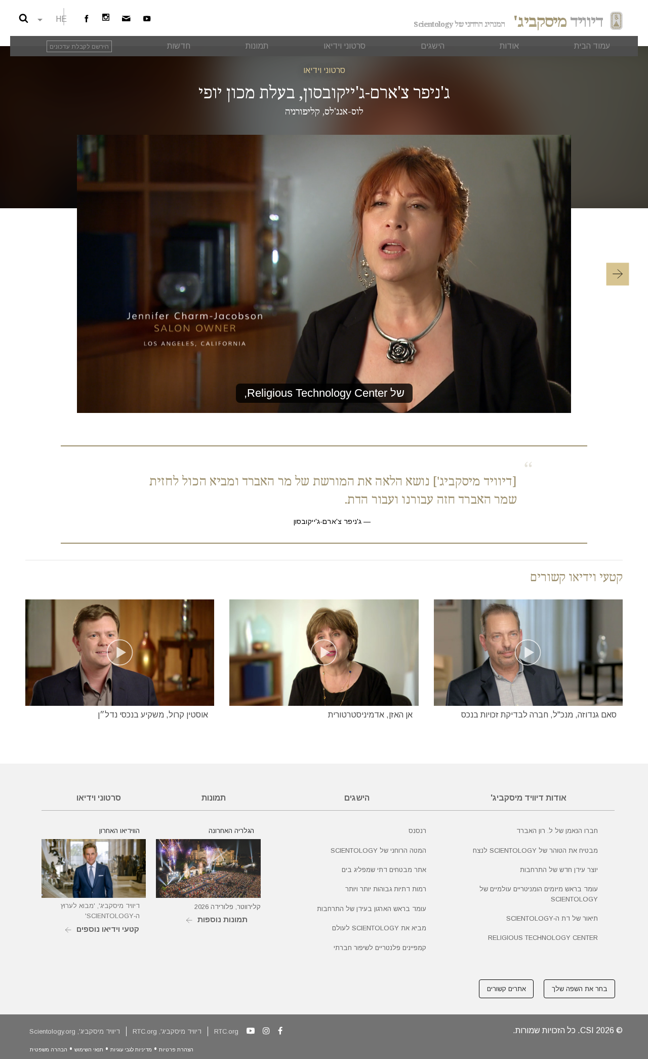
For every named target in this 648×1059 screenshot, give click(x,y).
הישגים (357, 797)
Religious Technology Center (543, 937)
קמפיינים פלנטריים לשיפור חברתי (380, 948)
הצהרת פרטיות (176, 1049)
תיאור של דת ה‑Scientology (552, 918)
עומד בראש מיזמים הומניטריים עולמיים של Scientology (538, 893)
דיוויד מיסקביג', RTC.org (167, 1031)
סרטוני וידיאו (324, 70)
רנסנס (417, 831)
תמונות (213, 797)
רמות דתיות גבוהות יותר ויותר (385, 889)
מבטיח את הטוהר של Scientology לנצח (535, 850)
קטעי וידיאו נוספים (107, 929)
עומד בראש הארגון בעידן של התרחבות (371, 909)
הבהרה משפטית (48, 1049)
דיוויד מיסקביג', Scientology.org (74, 1031)
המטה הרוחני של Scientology (378, 850)
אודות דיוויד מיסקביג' (528, 797)
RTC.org (226, 1031)
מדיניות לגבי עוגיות (131, 1049)
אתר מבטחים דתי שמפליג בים (384, 870)
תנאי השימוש (88, 1049)
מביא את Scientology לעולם (379, 928)
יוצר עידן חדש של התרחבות (559, 870)
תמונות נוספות (222, 919)
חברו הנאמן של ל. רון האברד (557, 831)
